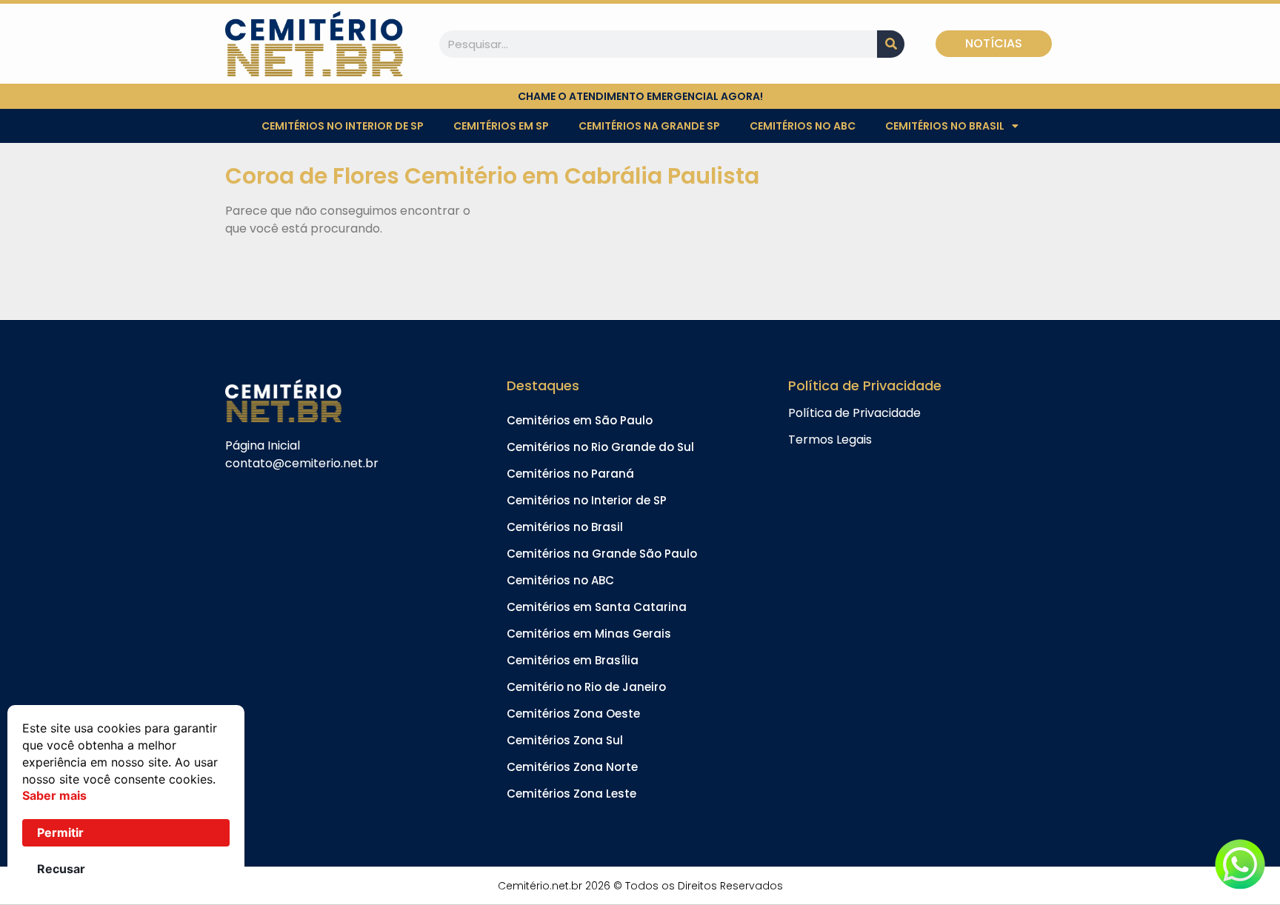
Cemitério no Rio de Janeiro (586, 687)
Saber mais (54, 795)
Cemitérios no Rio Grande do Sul (600, 447)
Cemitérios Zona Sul (565, 740)
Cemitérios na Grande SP (649, 125)
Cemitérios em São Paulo (580, 420)
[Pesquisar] (890, 44)
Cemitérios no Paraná (570, 473)
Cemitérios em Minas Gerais (589, 633)
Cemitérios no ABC (803, 125)
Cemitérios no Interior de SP (342, 125)
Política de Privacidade (854, 412)
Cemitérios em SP (501, 125)
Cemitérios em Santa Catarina (597, 607)
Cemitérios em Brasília (573, 660)
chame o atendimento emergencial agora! (640, 96)
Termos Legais (830, 439)
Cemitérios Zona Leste (571, 793)
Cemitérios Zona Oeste (573, 713)
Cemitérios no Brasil (944, 125)
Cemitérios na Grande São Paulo (602, 553)
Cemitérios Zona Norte (572, 767)
